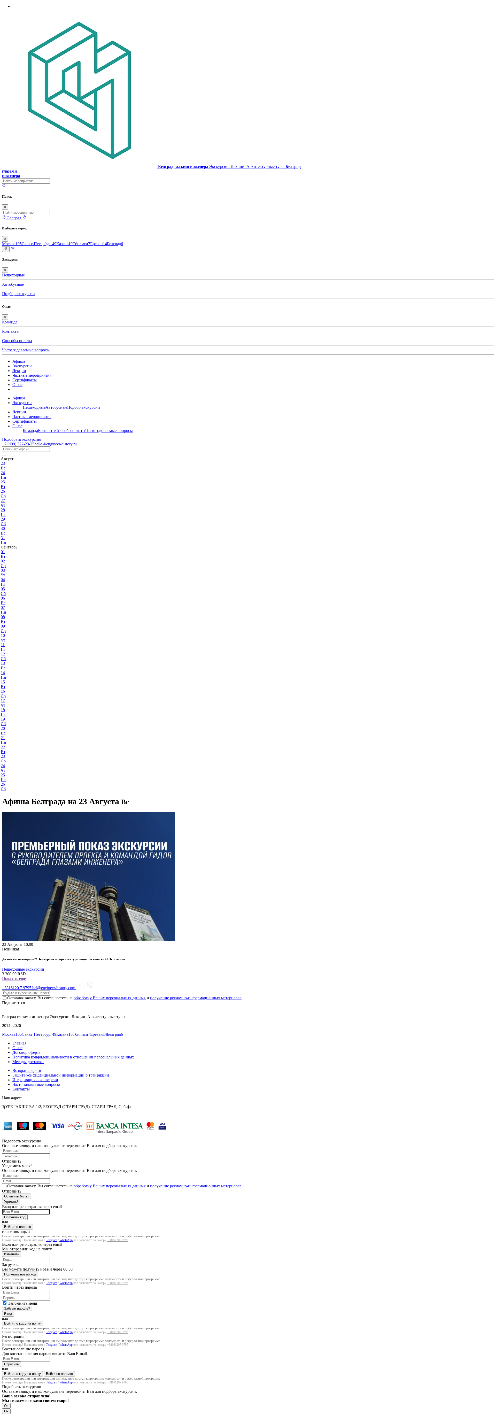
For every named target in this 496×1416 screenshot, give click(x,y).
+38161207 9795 (117, 1240)
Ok (6, 1406)
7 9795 (17, 988)
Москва (12, 244)
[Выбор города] (24, 218)
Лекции (19, 370)
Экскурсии (22, 366)
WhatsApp (66, 1240)
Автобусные (13, 284)
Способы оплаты (17, 340)
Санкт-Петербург (39, 244)
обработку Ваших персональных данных (110, 998)
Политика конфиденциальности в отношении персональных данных (73, 1057)
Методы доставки (28, 1061)
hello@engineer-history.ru (55, 444)
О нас (17, 384)
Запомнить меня (22, 1303)
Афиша (18, 361)
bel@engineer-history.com (54, 988)
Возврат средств (26, 1070)
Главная (19, 1043)
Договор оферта (26, 1052)
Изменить (11, 1254)
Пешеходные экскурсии (23, 969)
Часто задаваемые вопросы (26, 350)
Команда (9, 322)
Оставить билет (16, 1196)
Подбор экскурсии (18, 293)
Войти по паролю (17, 1227)
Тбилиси (81, 244)
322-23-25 (18, 444)
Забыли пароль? (17, 1308)
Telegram (51, 1240)
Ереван (98, 244)
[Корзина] (13, 249)
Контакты (10, 331)
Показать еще (14, 978)
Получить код (15, 1217)
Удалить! (11, 1202)
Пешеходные (13, 275)
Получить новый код (20, 1274)
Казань (64, 244)
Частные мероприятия (31, 375)
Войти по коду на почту (22, 1323)
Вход (8, 1314)
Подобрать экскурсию (21, 439)
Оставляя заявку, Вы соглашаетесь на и (124, 998)
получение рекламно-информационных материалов (196, 998)
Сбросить (11, 1364)
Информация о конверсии (35, 1080)
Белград (115, 244)
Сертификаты (24, 380)
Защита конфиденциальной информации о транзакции (60, 1075)
